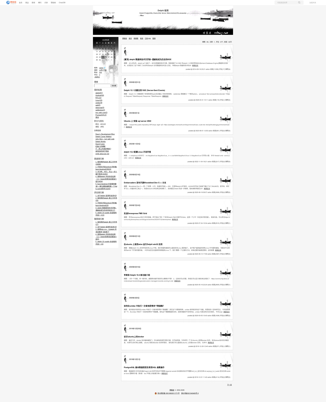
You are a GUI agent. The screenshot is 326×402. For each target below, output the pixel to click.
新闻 (33, 2)
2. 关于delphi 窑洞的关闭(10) (106, 227)
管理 (153, 38)
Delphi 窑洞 (163, 10)
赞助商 (53, 2)
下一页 (229, 385)
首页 (130, 38)
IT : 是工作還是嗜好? (103, 149)
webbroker (100, 110)
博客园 (124, 38)
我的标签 (98, 90)
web (98, 105)
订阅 (146, 38)
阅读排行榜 (99, 159)
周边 (27, 2)
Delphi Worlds (101, 142)
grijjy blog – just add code (105, 139)
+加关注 (97, 77)
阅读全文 (195, 65)
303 (100, 72)
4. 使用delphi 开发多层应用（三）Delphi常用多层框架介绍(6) (106, 236)
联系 (141, 38)
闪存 (46, 2)
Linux (99, 100)
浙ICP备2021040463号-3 (190, 393)
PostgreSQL (101, 115)
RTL (98, 98)
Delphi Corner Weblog (103, 137)
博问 (39, 2)
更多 (97, 117)
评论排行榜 (99, 192)
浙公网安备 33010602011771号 (169, 393)
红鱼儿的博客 (100, 146)
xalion (101, 68)
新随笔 (136, 38)
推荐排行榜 (99, 219)
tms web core (101, 113)
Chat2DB (62, 2)
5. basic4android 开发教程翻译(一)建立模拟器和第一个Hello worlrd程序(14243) (106, 186)
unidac (99, 103)
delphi (99, 93)
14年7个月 (102, 70)
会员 (20, 2)
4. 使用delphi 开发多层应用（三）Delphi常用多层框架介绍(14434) (106, 179)
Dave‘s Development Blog (105, 134)
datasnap (100, 108)
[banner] (10, 2)
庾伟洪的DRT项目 (102, 151)
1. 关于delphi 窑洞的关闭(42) (106, 196)
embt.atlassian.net (102, 154)
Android (100, 95)
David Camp (100, 144)
